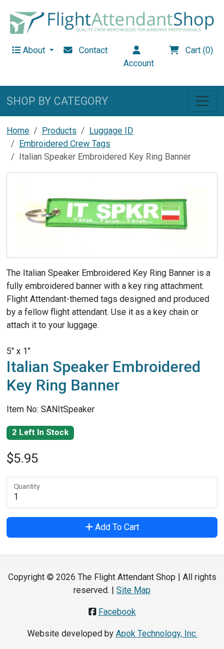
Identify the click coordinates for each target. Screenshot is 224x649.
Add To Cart (116, 527)
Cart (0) (196, 50)
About (34, 50)
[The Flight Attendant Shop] (112, 22)
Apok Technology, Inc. (156, 633)
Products (59, 130)
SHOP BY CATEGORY (57, 101)
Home (18, 130)
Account (138, 56)
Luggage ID (111, 130)
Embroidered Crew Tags (64, 143)
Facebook (117, 612)
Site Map (133, 590)
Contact (90, 50)
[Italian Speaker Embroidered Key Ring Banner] (112, 214)
